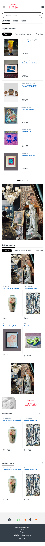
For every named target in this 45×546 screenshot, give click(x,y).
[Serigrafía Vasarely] (12, 162)
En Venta (6, 21)
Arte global (25, 153)
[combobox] (19, 15)
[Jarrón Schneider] (12, 47)
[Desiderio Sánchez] (12, 115)
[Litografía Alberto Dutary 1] (12, 69)
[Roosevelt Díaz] (12, 138)
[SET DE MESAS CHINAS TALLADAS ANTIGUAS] (12, 92)
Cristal (37, 40)
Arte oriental (25, 83)
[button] (19, 180)
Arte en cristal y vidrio (23, 34)
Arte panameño (26, 61)
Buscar (40, 15)
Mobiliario (32, 83)
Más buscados (19, 21)
